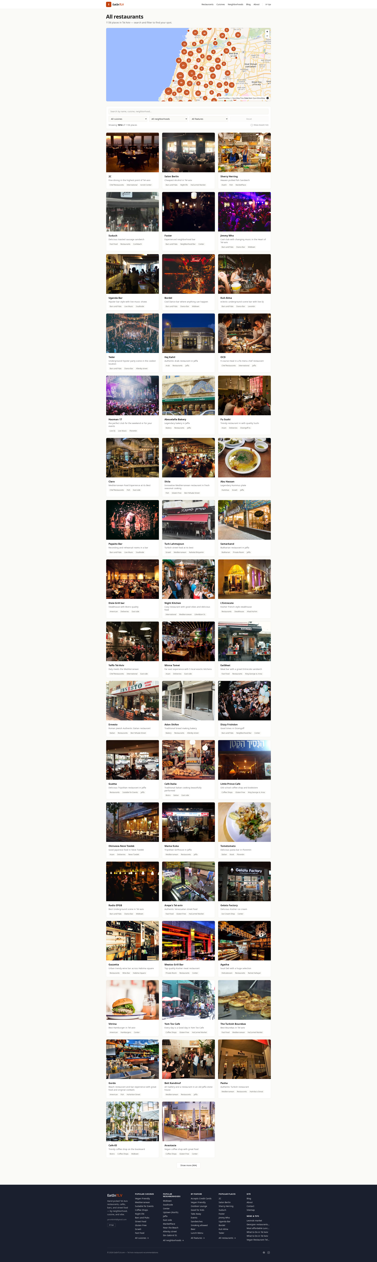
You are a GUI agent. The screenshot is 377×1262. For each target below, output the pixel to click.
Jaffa (165, 1216)
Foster (222, 1213)
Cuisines (220, 4)
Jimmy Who (224, 1217)
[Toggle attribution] (267, 98)
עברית (268, 4)
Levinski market (254, 1220)
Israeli (138, 1229)
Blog (248, 4)
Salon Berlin (225, 1202)
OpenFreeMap (224, 98)
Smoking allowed (199, 1225)
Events (194, 1217)
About (256, 4)
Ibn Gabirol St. (170, 1235)
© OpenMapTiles (237, 98)
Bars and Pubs (142, 1217)
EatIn (114, 1195)
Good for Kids (197, 1210)
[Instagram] (268, 1252)
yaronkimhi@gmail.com (117, 1219)
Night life (139, 1213)
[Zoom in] (267, 31)
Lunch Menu (197, 1233)
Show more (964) (188, 1165)
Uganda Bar (224, 1221)
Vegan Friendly (142, 1198)
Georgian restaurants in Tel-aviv (257, 1224)
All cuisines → (142, 1238)
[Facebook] (264, 1252)
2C (220, 1198)
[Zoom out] (267, 36)
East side (167, 1220)
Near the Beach (170, 1227)
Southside (168, 1204)
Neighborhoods (235, 4)
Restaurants (208, 4)
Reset (249, 119)
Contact (250, 1206)
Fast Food (139, 1233)
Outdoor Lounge (199, 1206)
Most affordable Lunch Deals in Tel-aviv (258, 1228)
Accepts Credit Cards (201, 1198)
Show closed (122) (261, 125)
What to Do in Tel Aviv (257, 1232)
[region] (188, 64)
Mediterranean (142, 1202)
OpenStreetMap (259, 98)
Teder (221, 1233)
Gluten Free (141, 1225)
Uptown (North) (170, 1212)
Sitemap (251, 1210)
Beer (193, 1229)
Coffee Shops (141, 1210)
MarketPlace (169, 1223)
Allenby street (170, 1231)
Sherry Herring (226, 1206)
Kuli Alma (223, 1229)
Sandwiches (197, 1221)
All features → (198, 1238)
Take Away (196, 1213)
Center (166, 1208)
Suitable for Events (144, 1206)
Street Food (140, 1221)
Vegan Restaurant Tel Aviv (257, 1239)
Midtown (167, 1200)
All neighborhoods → (173, 1240)
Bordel (222, 1225)
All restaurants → (227, 1238)
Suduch (222, 1210)
